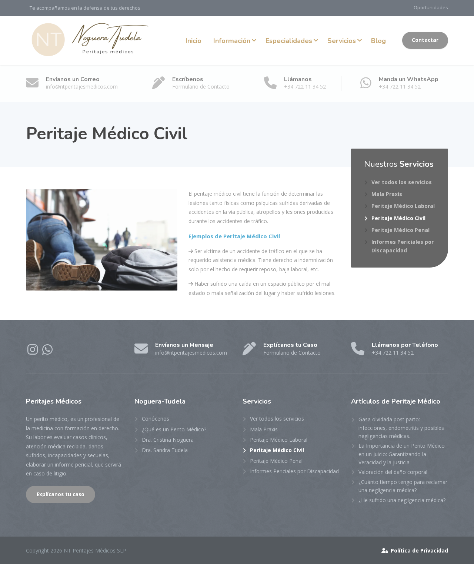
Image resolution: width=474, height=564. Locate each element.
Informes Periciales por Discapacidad (402, 245)
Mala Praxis (386, 194)
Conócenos (155, 418)
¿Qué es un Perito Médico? (174, 429)
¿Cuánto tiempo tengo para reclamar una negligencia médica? (402, 486)
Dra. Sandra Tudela (165, 450)
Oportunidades (431, 7)
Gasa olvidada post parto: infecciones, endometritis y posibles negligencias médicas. (401, 427)
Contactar (425, 40)
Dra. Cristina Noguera (168, 439)
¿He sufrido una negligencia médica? (401, 500)
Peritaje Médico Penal (400, 229)
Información (231, 40)
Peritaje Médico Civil (398, 218)
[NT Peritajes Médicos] (91, 40)
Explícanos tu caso (60, 494)
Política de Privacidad (418, 550)
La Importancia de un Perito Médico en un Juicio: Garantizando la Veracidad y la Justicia (401, 454)
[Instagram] (33, 351)
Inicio (193, 40)
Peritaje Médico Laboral (403, 205)
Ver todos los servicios (401, 182)
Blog (378, 40)
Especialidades (289, 40)
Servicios (341, 40)
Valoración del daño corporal (392, 471)
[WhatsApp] (47, 351)
